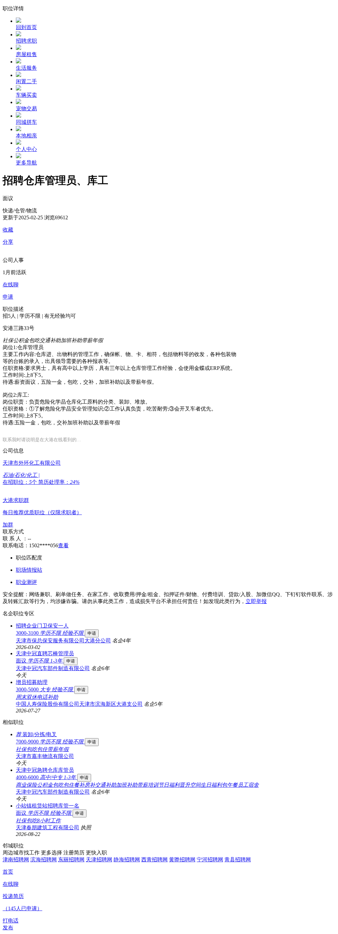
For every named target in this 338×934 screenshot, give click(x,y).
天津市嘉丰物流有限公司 (45, 756)
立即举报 (256, 601)
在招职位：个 (20, 482)
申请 (91, 633)
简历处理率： (59, 482)
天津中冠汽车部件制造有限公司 (53, 668)
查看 (63, 545)
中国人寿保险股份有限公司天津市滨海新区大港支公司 (79, 704)
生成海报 (326, 883)
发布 (8, 927)
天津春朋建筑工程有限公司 (47, 827)
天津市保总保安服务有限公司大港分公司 (63, 640)
